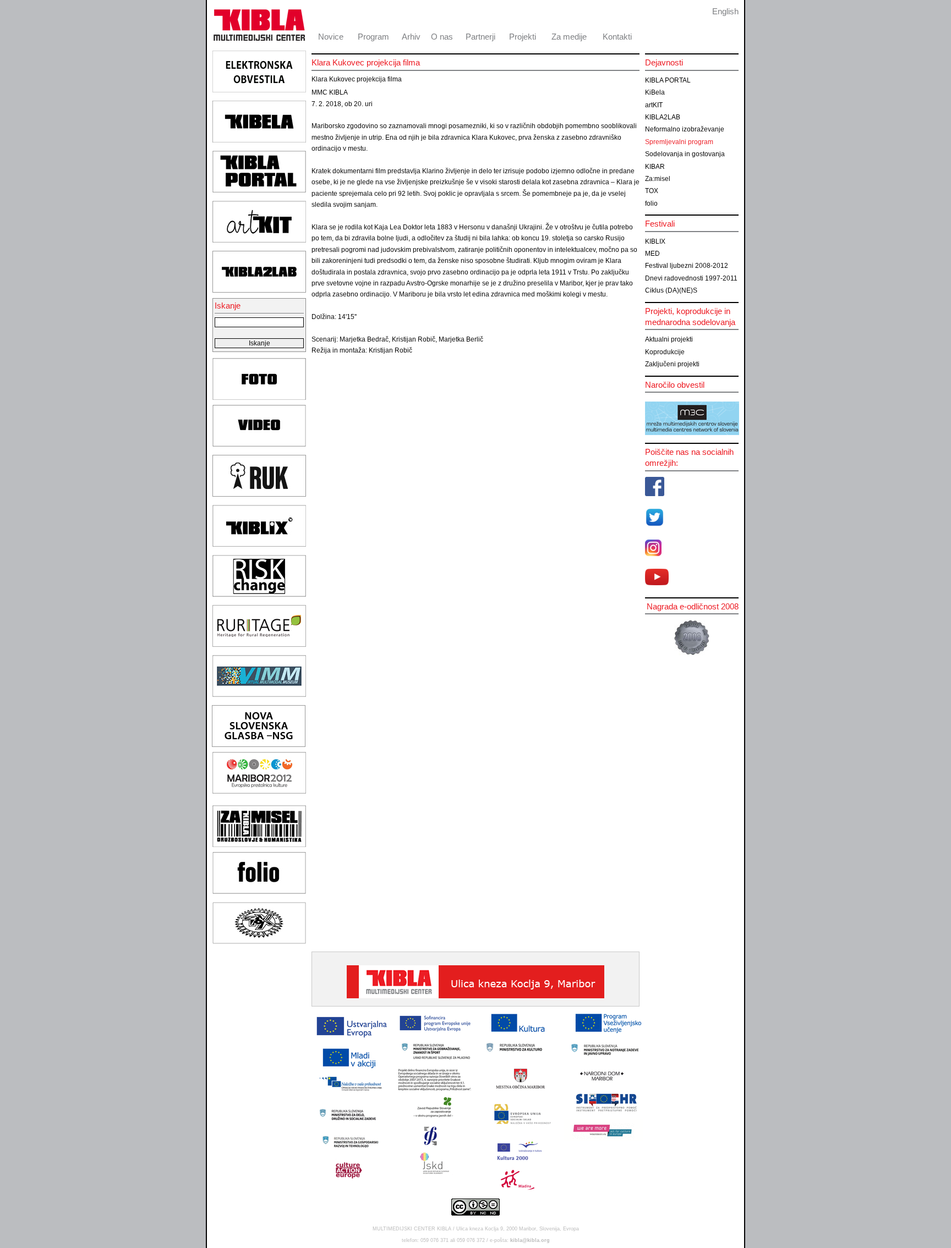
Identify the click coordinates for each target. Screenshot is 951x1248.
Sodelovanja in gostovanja (685, 154)
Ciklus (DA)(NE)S (671, 290)
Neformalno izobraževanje (684, 129)
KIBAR (655, 167)
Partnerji (480, 36)
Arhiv (411, 36)
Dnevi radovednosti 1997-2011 (691, 278)
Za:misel (657, 179)
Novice (330, 36)
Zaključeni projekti (672, 364)
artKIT (654, 105)
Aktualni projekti (669, 339)
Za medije (569, 36)
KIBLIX (655, 241)
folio (651, 203)
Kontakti (617, 36)
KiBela (655, 92)
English (725, 11)
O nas (442, 36)
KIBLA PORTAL (668, 80)
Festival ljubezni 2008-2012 (686, 266)
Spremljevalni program (679, 142)
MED (652, 253)
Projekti (522, 36)
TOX (651, 191)
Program (373, 36)
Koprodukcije (665, 352)
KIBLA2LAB (662, 117)
